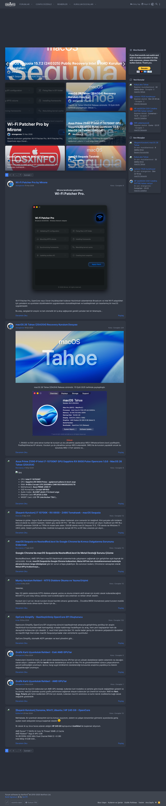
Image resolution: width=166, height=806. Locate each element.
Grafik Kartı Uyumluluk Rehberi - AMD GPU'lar (41, 681)
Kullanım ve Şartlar (115, 802)
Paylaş (121, 315)
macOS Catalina (140, 118)
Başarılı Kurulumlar (141, 152)
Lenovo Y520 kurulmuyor (144, 96)
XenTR (24, 797)
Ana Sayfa (150, 802)
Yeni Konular (138, 80)
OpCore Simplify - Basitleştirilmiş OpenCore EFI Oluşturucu (49, 617)
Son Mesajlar (139, 138)
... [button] (17, 175)
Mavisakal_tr (78, 134)
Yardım (141, 802)
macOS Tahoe (139, 92)
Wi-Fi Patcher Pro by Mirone (31, 182)
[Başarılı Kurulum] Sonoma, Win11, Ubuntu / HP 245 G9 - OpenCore (53, 710)
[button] (32, 4)
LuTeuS (18, 584)
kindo (18, 620)
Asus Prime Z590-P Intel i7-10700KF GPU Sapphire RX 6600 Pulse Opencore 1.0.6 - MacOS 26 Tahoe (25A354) (94, 127)
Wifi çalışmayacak (141, 123)
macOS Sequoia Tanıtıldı (83, 156)
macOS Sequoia (140, 104)
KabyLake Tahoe (141, 84)
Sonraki (27, 175)
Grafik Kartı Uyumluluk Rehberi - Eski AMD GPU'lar (44, 652)
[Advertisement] (83, 29)
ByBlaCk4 (19, 713)
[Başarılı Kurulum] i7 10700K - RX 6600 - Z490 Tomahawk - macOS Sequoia (58, 512)
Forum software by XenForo (28, 795)
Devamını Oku (21, 315)
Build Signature (11, 797)
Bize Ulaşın (102, 802)
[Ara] (156, 4)
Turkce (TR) (32, 802)
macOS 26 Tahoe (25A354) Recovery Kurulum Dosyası (46, 324)
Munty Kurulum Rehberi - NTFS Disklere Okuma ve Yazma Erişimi (52, 580)
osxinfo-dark (17, 802)
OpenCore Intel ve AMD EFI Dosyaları (30, 156)
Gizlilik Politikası (130, 802)
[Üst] (155, 802)
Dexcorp (19, 516)
